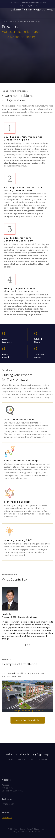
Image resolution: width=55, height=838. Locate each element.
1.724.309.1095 (14, 3)
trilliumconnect (36, 831)
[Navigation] (3, 13)
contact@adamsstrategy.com (34, 3)
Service (21, 759)
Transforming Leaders (17, 501)
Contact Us (7, 817)
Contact (43, 759)
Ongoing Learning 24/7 (18, 540)
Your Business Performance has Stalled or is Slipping (23, 138)
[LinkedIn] (30, 765)
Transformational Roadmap (21, 460)
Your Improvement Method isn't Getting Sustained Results (23, 189)
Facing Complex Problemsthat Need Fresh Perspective (21, 290)
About (32, 759)
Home (11, 759)
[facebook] (25, 765)
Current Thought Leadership (27, 720)
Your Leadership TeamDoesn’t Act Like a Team (18, 239)
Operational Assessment (19, 419)
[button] (28, 5)
